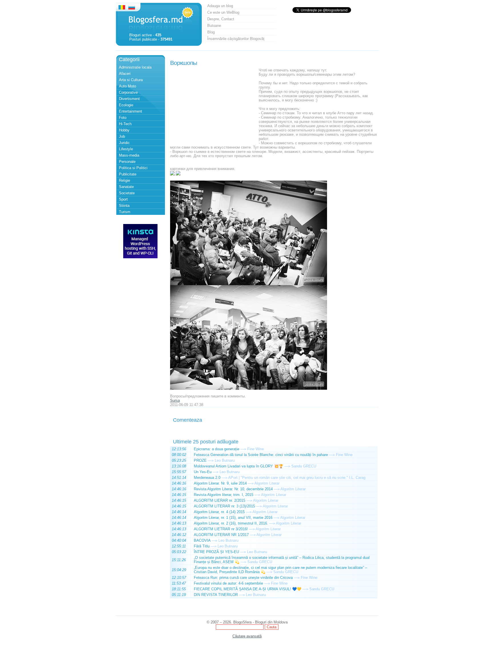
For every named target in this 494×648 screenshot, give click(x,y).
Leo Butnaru (225, 460)
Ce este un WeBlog (223, 12)
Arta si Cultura (131, 80)
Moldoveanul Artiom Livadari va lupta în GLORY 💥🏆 (238, 466)
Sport (123, 199)
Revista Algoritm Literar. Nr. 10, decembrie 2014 (233, 489)
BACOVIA (202, 540)
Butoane (214, 25)
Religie (124, 180)
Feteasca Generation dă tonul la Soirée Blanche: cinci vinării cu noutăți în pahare (261, 455)
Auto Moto (127, 86)
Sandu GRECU (303, 466)
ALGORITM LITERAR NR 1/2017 (221, 535)
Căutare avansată (247, 636)
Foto (122, 117)
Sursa (175, 400)
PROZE (200, 460)
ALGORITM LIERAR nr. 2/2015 (219, 500)
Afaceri (125, 73)
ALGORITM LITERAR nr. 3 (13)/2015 (224, 506)
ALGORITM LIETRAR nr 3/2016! (221, 529)
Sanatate (126, 187)
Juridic (124, 143)
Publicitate (127, 174)
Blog (211, 32)
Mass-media (129, 155)
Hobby (124, 130)
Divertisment (129, 99)
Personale (127, 161)
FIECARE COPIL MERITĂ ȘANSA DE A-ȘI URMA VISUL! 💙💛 (247, 589)
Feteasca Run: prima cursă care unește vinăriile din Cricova (243, 577)
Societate (127, 193)
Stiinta (124, 205)
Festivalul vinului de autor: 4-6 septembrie (228, 583)
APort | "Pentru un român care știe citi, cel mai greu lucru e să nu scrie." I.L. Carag (296, 477)
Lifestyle (126, 149)
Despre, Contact (220, 19)
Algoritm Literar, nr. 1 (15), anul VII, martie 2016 (233, 517)
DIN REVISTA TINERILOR (216, 595)
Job (122, 136)
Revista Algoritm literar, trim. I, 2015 (223, 495)
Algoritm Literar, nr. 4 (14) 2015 (219, 512)
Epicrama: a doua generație (216, 449)
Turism (124, 212)
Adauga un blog (220, 6)
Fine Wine (255, 449)
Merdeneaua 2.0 (207, 477)
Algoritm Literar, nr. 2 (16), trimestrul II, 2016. (231, 523)
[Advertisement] (213, 103)
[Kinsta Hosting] (140, 257)
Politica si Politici (133, 168)
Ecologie (126, 105)
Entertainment (130, 111)
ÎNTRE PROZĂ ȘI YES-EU (216, 552)
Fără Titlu (202, 546)
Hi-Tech (125, 124)
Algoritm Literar (267, 483)
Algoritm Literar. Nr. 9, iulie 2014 (220, 483)
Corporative (128, 92)
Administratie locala (135, 67)
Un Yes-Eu (203, 472)
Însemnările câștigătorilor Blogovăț (235, 39)
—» (243, 449)
